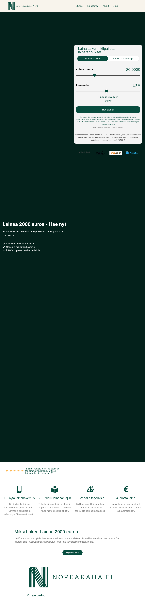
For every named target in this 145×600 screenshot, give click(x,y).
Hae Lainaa (108, 110)
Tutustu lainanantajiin (123, 58)
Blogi (115, 6)
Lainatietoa (93, 6)
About (106, 6)
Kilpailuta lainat (92, 58)
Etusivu (79, 6)
